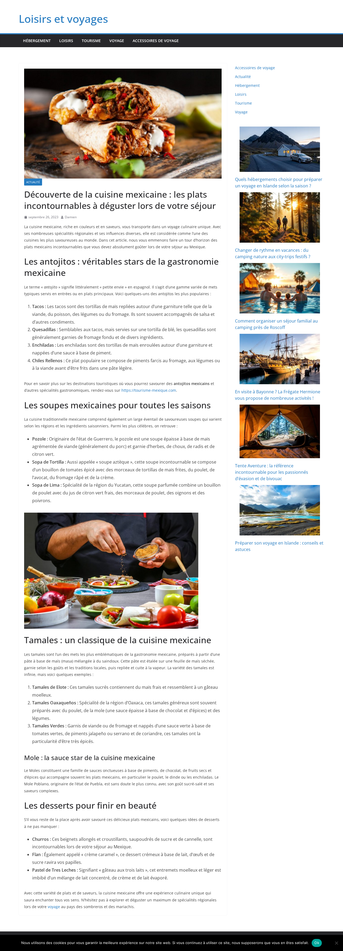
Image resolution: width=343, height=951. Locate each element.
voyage (54, 906)
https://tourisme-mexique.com (148, 390)
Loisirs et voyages (63, 18)
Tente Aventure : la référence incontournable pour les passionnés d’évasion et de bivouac (271, 472)
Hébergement (37, 40)
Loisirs (66, 40)
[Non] (336, 943)
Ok (316, 943)
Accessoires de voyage (156, 40)
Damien (71, 217)
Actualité (33, 182)
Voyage (116, 40)
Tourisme (91, 40)
